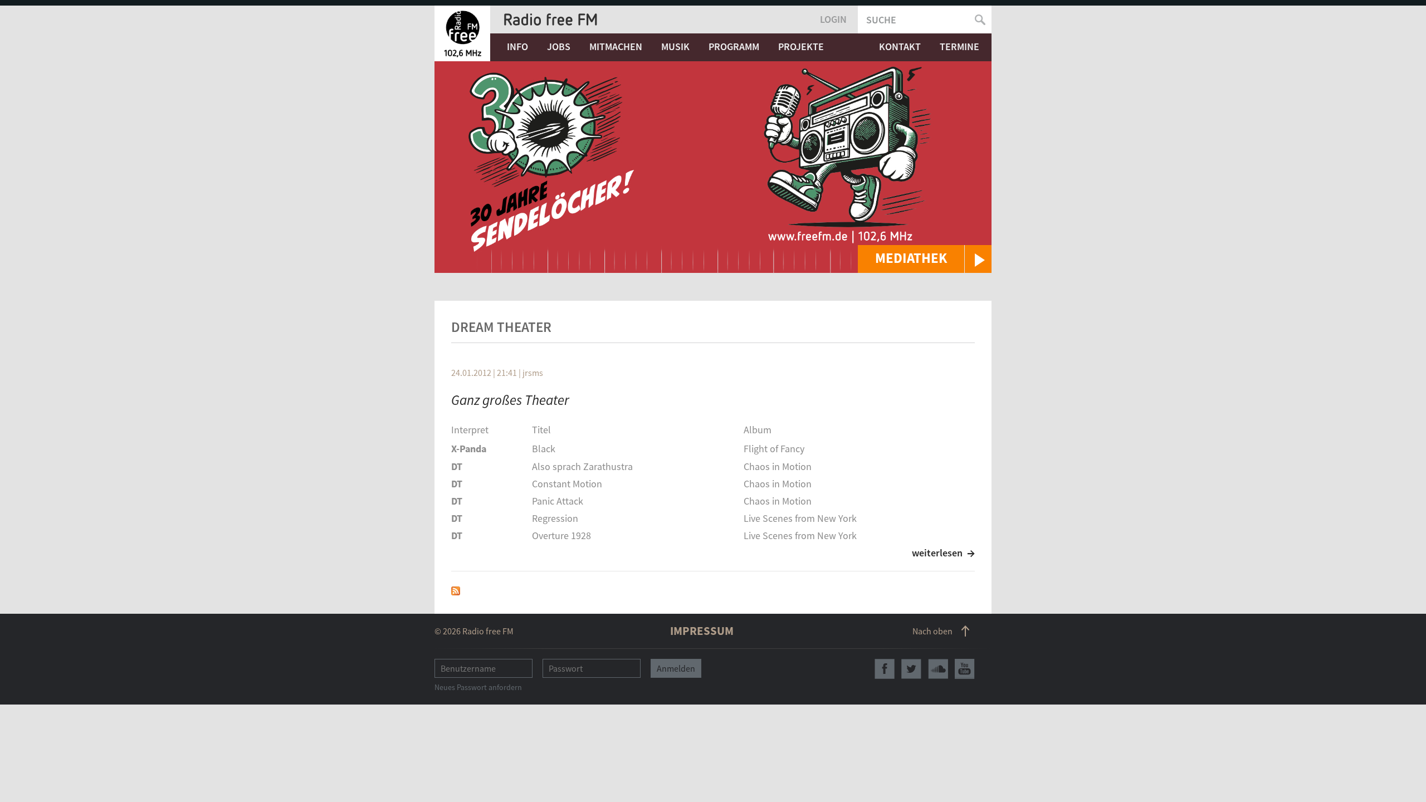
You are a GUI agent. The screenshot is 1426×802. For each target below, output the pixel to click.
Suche (881, 19)
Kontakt (900, 46)
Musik (675, 46)
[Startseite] (462, 33)
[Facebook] (885, 669)
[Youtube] (965, 669)
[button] (925, 259)
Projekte (801, 46)
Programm (734, 46)
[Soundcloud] (938, 669)
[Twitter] (911, 669)
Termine (959, 46)
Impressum (702, 630)
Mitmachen (615, 46)
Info (517, 46)
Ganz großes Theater (510, 400)
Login (833, 19)
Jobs (558, 46)
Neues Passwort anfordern (478, 687)
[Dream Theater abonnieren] (455, 589)
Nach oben (932, 631)
